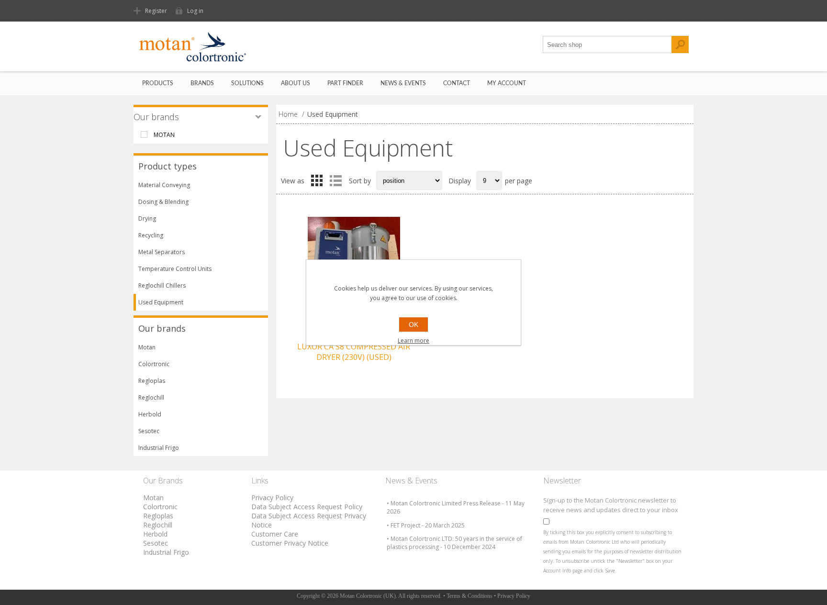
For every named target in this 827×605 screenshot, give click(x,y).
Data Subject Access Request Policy (306, 506)
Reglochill (151, 397)
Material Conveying (164, 185)
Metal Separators (161, 252)
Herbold (149, 414)
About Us (295, 83)
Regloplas (151, 381)
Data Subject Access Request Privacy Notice (308, 520)
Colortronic (153, 364)
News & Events (403, 83)
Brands (202, 83)
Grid (316, 180)
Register (156, 11)
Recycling (150, 235)
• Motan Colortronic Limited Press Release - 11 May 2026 (456, 507)
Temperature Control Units (175, 269)
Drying (147, 218)
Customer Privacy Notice (289, 543)
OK (413, 324)
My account (506, 83)
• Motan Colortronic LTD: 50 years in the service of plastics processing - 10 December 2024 (454, 543)
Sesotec (148, 431)
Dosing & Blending (163, 202)
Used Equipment (160, 302)
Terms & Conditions (469, 596)
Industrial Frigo (158, 448)
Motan (147, 347)
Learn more (413, 340)
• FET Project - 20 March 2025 (426, 525)
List (335, 180)
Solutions (247, 83)
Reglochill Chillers (162, 285)
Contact (456, 83)
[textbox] (607, 44)
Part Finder (345, 83)
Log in (195, 11)
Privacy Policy (272, 497)
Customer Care (274, 533)
